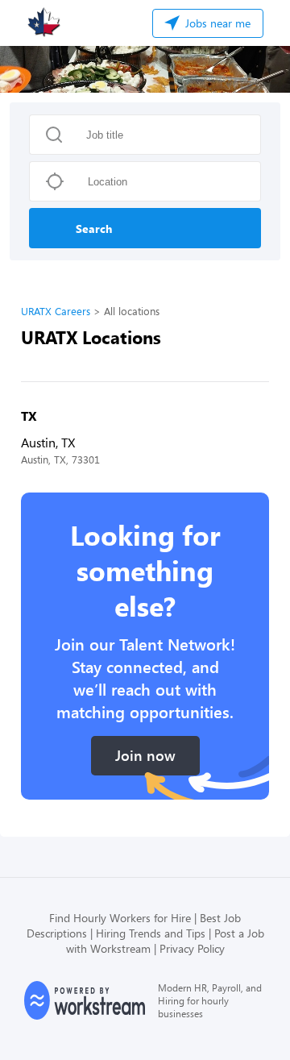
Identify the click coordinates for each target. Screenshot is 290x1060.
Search (94, 228)
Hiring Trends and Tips (150, 933)
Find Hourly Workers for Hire (120, 917)
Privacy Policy (192, 948)
